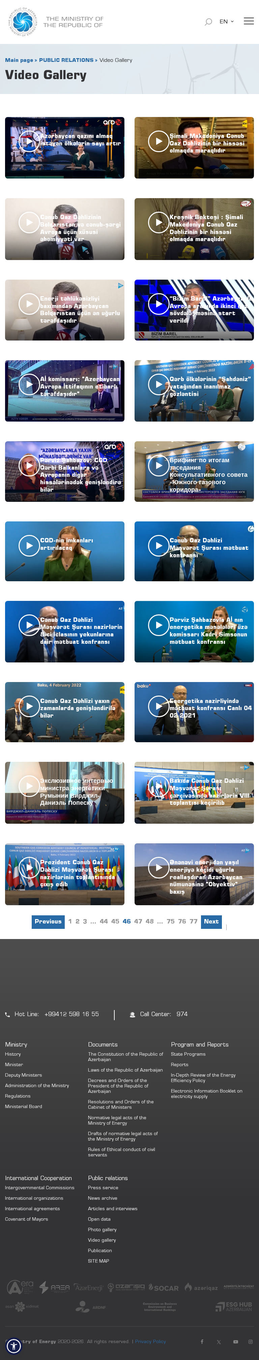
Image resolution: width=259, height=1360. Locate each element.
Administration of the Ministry (37, 1086)
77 (194, 922)
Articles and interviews (113, 1209)
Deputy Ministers (23, 1076)
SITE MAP (98, 1262)
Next (211, 922)
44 (104, 922)
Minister (14, 1065)
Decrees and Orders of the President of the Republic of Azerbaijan (118, 1086)
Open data (99, 1220)
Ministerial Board (23, 1107)
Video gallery (102, 1241)
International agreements (32, 1209)
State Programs (188, 1055)
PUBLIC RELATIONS (66, 60)
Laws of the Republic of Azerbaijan (125, 1071)
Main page (19, 60)
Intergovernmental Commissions (40, 1188)
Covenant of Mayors (26, 1220)
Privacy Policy (150, 1342)
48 (150, 922)
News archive (102, 1199)
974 (182, 1015)
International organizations (34, 1199)
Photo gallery (102, 1230)
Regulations (18, 1097)
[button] (14, 1346)
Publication (100, 1251)
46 (127, 922)
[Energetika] (54, 22)
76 (182, 922)
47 (138, 922)
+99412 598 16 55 (72, 1015)
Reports (180, 1065)
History (13, 1055)
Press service (103, 1188)
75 (171, 922)
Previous (48, 922)
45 (115, 922)
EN (224, 22)
